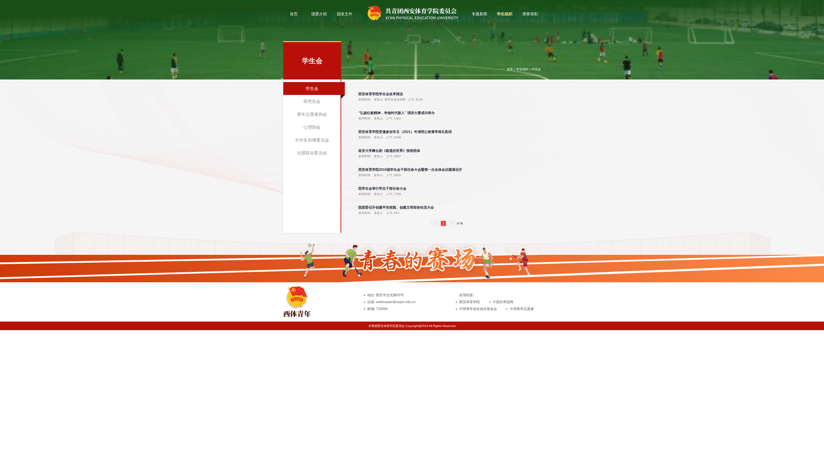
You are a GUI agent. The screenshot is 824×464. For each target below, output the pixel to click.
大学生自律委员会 (312, 140)
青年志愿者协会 (312, 114)
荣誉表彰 (530, 14)
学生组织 (504, 14)
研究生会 (312, 101)
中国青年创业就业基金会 (478, 309)
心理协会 (312, 127)
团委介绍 (319, 14)
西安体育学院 (469, 302)
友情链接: (466, 295)
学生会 (536, 69)
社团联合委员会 (312, 153)
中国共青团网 (503, 302)
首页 (294, 14)
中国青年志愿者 (522, 309)
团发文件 (344, 14)
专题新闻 (479, 14)
